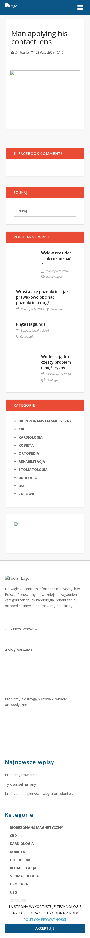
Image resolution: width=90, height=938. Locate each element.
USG (22, 485)
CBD (22, 429)
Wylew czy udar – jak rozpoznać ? (56, 258)
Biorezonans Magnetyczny (45, 421)
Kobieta (26, 445)
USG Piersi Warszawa (22, 628)
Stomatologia (33, 469)
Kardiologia (54, 277)
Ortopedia (27, 336)
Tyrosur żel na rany (20, 784)
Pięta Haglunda (31, 324)
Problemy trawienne (21, 774)
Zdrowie (56, 309)
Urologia (52, 380)
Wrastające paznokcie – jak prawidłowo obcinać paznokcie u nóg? (42, 297)
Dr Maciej (22, 52)
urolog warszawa (19, 649)
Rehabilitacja (32, 461)
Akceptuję (45, 928)
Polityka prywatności (45, 919)
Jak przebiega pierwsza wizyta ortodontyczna (41, 793)
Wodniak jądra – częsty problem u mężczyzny (56, 362)
